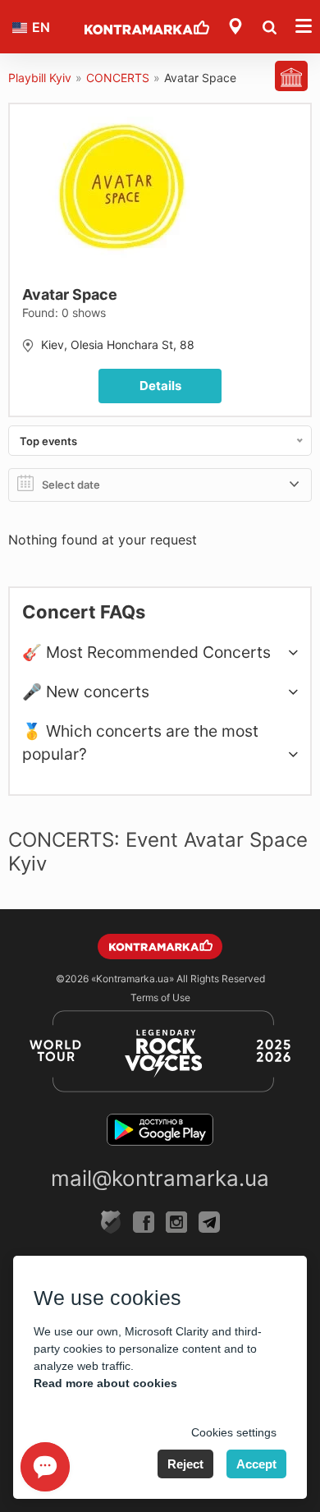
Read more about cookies (105, 1383)
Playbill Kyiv (39, 78)
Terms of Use (160, 997)
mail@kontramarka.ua (160, 1178)
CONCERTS (117, 78)
